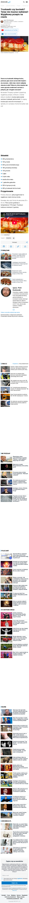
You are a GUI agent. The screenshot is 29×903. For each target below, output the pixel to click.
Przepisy (18, 5)
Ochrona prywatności (10, 897)
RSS (21, 898)
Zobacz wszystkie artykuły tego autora (10, 312)
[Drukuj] (11, 246)
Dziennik (2, 5)
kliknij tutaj (14, 890)
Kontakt (4, 895)
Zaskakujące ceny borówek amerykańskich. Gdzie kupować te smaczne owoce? (20, 264)
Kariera (19, 895)
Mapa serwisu (20, 897)
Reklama (13, 895)
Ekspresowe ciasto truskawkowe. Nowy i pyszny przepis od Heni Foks (19, 272)
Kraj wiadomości (23, 363)
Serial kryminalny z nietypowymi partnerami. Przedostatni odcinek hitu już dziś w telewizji (12, 315)
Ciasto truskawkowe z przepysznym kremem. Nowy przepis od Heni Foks (19, 281)
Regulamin (24, 895)
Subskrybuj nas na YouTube (10, 30)
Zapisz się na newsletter (10, 34)
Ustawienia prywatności (13, 898)
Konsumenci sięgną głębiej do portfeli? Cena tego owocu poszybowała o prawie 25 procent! (19, 256)
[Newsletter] (4, 246)
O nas (8, 895)
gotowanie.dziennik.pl (10, 5)
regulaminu (19, 878)
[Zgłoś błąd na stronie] (25, 246)
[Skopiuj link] (18, 246)
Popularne (15, 363)
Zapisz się (14, 883)
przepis (8, 238)
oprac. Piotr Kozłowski (13, 22)
